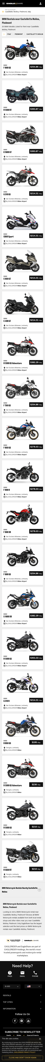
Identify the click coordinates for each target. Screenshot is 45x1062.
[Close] (40, 1039)
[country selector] (33, 986)
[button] (22, 890)
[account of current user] (41, 4)
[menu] (3, 4)
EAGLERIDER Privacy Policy (24, 1052)
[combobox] (22, 11)
